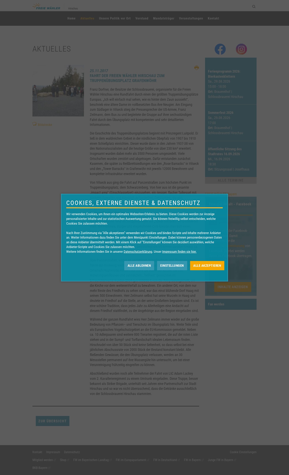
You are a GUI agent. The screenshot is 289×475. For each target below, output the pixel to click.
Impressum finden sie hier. (179, 252)
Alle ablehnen (139, 265)
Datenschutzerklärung (138, 252)
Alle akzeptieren (207, 265)
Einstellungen (172, 265)
